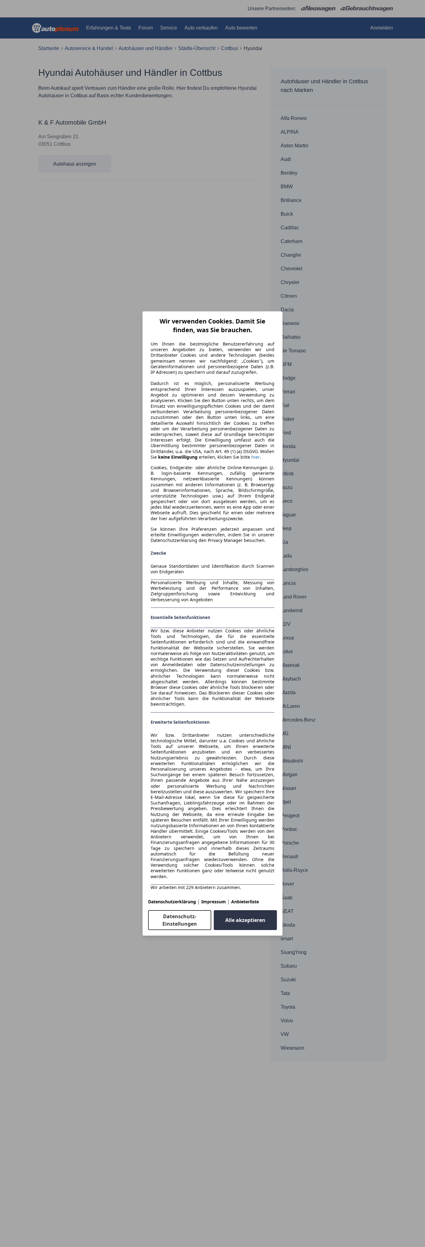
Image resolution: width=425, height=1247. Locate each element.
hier (255, 457)
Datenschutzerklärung (172, 902)
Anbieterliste (245, 902)
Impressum (213, 902)
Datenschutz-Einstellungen (179, 920)
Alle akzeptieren (245, 920)
